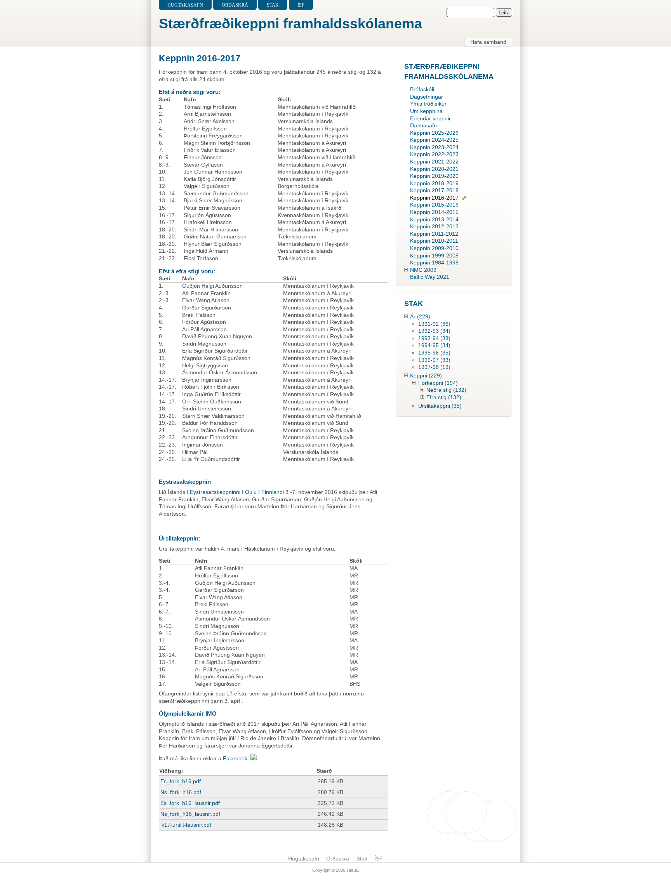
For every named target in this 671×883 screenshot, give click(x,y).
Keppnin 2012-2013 (434, 226)
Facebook (235, 758)
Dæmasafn (423, 125)
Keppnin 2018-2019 (434, 183)
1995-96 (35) (434, 352)
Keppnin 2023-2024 (434, 147)
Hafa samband (488, 42)
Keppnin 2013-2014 (434, 219)
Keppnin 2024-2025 (434, 140)
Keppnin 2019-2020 (434, 176)
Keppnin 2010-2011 (434, 241)
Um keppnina (426, 111)
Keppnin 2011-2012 (434, 234)
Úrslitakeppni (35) (440, 406)
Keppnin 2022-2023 (434, 154)
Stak (273, 5)
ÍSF (300, 5)
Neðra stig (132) (446, 390)
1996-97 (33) (434, 360)
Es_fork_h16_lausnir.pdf (190, 803)
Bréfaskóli (422, 89)
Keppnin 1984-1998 (434, 262)
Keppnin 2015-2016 (434, 205)
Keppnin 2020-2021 (434, 169)
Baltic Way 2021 (429, 277)
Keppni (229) (426, 375)
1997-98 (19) (434, 367)
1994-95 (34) (434, 345)
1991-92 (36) (434, 324)
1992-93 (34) (434, 331)
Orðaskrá (235, 5)
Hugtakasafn (185, 5)
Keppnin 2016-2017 (434, 198)
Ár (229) (420, 316)
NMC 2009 (423, 270)
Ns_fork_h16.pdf (180, 792)
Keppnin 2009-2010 (434, 248)
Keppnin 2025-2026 (434, 133)
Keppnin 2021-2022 (434, 161)
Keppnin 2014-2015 (434, 212)
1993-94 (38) (434, 338)
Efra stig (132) (443, 397)
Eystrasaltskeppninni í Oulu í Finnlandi (237, 492)
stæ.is (352, 870)
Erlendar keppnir (430, 118)
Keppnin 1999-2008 (434, 255)
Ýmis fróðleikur (428, 104)
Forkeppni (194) (438, 383)
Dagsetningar (426, 97)
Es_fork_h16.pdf (180, 781)
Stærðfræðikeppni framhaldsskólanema (290, 23)
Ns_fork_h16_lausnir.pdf (190, 814)
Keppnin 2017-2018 (434, 190)
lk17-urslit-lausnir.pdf (185, 825)
